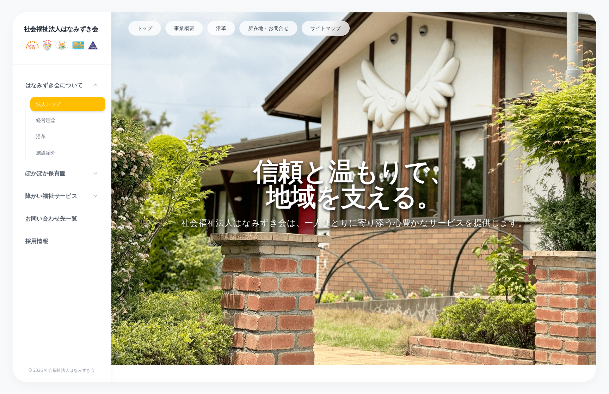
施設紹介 (46, 152)
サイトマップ (325, 28)
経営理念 (46, 120)
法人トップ (48, 104)
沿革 (41, 136)
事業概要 (184, 28)
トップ (144, 28)
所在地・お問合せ (268, 28)
